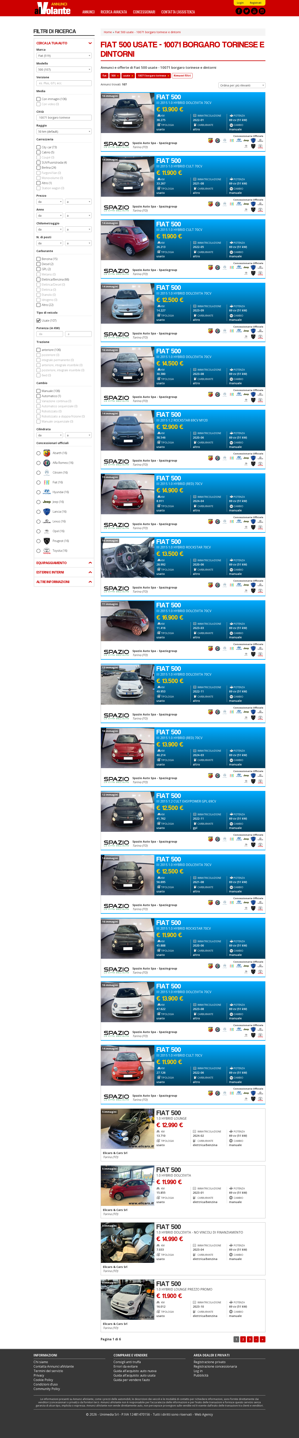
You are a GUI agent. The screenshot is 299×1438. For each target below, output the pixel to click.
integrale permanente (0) (58, 360)
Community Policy (47, 1389)
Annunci (88, 11)
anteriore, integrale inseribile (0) (62, 365)
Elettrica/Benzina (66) (55, 279)
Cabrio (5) (48, 152)
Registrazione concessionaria (215, 1366)
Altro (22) (47, 305)
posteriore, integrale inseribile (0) (63, 370)
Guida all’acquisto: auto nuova (134, 1371)
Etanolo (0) (49, 295)
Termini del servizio (48, 1371)
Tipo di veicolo (47, 312)
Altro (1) (47, 183)
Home (108, 32)
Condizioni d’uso (46, 1384)
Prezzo (41, 196)
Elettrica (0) (49, 290)
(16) (60, 453)
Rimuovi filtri (182, 75)
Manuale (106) (51, 391)
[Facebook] (239, 11)
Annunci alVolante (52, 8)
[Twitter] (246, 11)
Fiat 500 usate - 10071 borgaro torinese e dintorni (148, 32)
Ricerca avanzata (114, 11)
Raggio (41, 125)
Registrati (255, 2)
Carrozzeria (44, 139)
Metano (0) (49, 274)
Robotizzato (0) (51, 411)
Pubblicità (201, 1375)
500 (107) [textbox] (44, 69)
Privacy (39, 1375)
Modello (42, 63)
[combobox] (64, 55)
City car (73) (49, 147)
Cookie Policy (43, 1380)
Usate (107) (49, 320)
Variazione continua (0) (56, 401)
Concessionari (144, 11)
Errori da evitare (125, 1366)
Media (40, 91)
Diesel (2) (47, 264)
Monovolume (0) (52, 178)
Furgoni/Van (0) (51, 173)
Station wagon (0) (53, 188)
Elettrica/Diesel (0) (53, 284)
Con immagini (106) (54, 99)
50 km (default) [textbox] (48, 131)
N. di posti (43, 237)
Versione (42, 77)
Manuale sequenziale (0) (57, 421)
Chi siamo (41, 1362)
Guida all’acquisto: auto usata (134, 1375)
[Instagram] (262, 11)
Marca (41, 49)
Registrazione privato (210, 1362)
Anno (40, 209)
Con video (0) (50, 104)
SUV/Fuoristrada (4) (54, 162)
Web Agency (204, 1414)
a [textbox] (68, 202)
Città (40, 112)
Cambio (41, 383)
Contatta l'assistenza (178, 11)
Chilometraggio (47, 223)
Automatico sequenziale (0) (59, 406)
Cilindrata (43, 429)
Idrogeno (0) (49, 300)
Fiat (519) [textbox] (44, 56)
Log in (198, 1371)
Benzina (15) (49, 259)
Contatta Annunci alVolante (54, 1366)
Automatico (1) (51, 396)
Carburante (44, 251)
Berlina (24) (49, 167)
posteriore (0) (50, 355)
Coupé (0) (48, 157)
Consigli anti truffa (127, 1362)
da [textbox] (39, 202)
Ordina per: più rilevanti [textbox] (235, 85)
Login (240, 2)
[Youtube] (254, 11)
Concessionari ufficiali (52, 443)
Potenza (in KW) (48, 328)
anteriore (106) (51, 350)
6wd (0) (46, 375)
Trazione (42, 342)
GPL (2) (46, 269)
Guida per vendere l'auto (131, 1380)
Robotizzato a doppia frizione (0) (63, 416)
